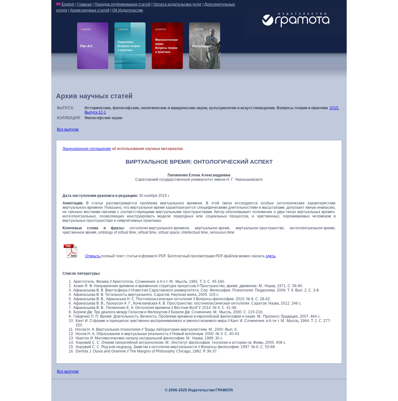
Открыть (93, 256)
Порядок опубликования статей (122, 4)
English (68, 4)
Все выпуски (68, 129)
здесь (270, 256)
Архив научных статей (89, 10)
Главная (84, 4)
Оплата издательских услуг (177, 4)
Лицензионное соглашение (86, 149)
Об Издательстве (127, 10)
